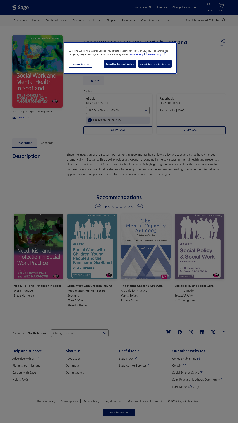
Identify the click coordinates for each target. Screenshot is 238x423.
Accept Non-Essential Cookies (155, 64)
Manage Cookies (80, 64)
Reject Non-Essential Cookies (120, 64)
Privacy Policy (136, 54)
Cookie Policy (155, 54)
